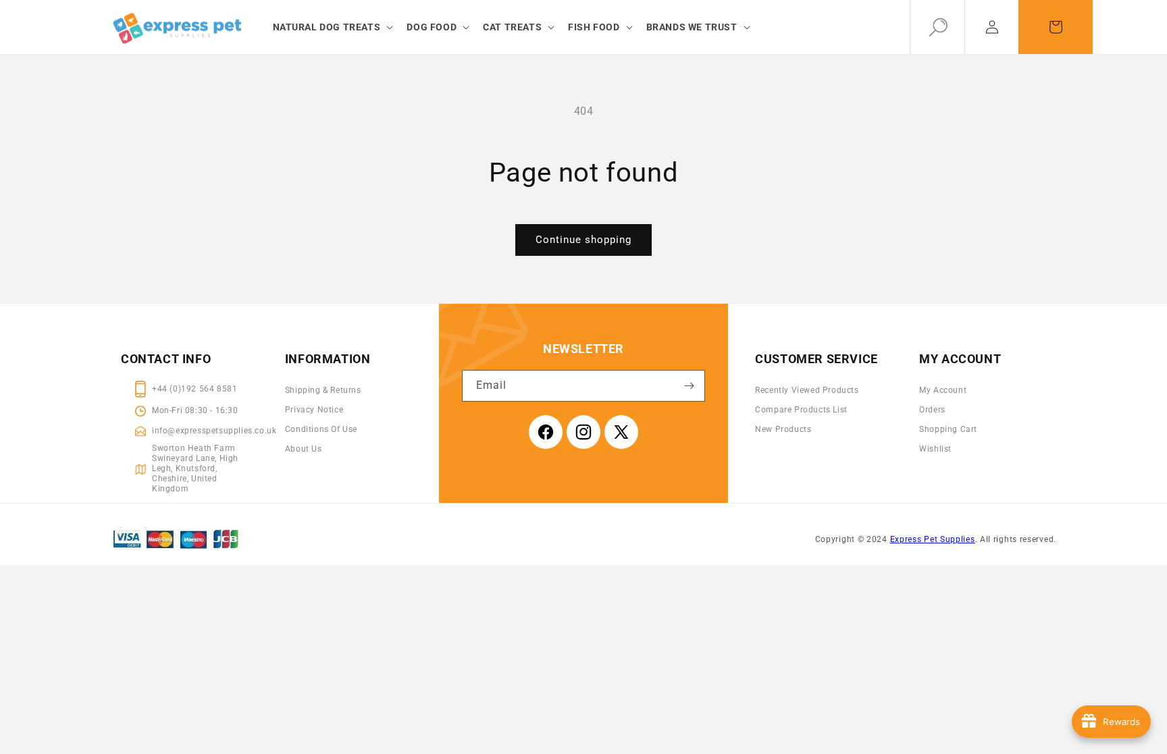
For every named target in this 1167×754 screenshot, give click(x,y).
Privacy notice (314, 409)
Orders (932, 409)
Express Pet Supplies (932, 539)
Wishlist (935, 449)
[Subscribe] (689, 386)
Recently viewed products (806, 390)
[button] (332, 27)
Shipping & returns (323, 390)
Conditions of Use (321, 429)
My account (942, 390)
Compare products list (801, 409)
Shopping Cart (948, 429)
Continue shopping (583, 240)
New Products (783, 429)
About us (303, 449)
